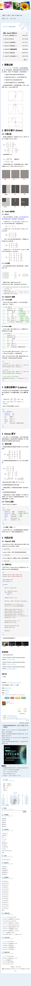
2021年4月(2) (5, 898)
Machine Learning (7, 850)
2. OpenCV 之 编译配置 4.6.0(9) (9, 943)
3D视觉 (4, 835)
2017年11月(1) (5, 906)
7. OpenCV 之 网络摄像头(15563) (10, 928)
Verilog (4, 845)
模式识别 (5, 843)
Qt (3, 837)
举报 (28, 720)
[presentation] (4, 139)
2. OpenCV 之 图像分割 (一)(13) (9, 958)
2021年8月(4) (5, 893)
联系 (11, 18)
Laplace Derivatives (11, 664)
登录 (20, 725)
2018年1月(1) (5, 904)
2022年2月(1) (5, 887)
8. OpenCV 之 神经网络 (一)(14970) (10, 930)
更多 (3, 852)
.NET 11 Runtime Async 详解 (10, 771)
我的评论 (4, 820)
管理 (14, 18)
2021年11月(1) (5, 889)
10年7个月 (9, 785)
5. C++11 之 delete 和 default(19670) (11, 925)
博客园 (3, 18)
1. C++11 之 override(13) (8, 941)
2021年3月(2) (5, 900)
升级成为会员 (22, 713)
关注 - (12, 703)
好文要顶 (7, 697)
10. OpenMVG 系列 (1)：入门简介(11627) (12, 934)
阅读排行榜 (6, 913)
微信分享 (23, 697)
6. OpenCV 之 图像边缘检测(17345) (10, 927)
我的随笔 (4, 818)
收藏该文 (17, 697)
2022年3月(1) (5, 885)
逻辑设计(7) (5, 868)
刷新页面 (22, 723)
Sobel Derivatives (11, 659)
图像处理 (7, 690)
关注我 (12, 697)
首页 (7, 18)
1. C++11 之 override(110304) (9, 917)
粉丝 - (8, 703)
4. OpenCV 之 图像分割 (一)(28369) (10, 923)
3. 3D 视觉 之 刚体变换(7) (8, 945)
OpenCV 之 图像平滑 (8, 68)
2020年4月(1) (5, 902)
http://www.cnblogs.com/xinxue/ (14, 682)
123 (7, 787)
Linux (4, 848)
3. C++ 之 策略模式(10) (7, 960)
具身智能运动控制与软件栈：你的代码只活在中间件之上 (16, 768)
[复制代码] (3, 361)
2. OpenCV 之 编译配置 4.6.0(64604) (11, 919)
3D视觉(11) (4, 866)
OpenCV (7, 693)
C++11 (4, 839)
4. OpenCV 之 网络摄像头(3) (8, 947)
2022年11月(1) (5, 883)
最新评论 (4, 824)
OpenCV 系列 (8, 688)
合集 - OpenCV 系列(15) (10, 33)
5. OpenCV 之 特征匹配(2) (8, 949)
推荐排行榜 (6, 952)
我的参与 (4, 822)
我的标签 (4, 826)
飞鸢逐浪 (6, 2)
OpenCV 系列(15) (6, 859)
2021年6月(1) (5, 896)
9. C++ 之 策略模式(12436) (8, 932)
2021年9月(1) (5, 891)
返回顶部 (27, 723)
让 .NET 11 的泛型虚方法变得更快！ (11, 769)
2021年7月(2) (5, 894)
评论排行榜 (6, 937)
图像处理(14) (5, 872)
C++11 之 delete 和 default (12, 717)
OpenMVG (5, 847)
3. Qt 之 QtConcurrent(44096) (9, 921)
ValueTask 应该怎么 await (9, 773)
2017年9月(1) (5, 908)
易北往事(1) (5, 874)
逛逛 (25, 725)
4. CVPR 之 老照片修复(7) (8, 962)
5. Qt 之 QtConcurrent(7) (8, 964)
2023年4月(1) (5, 881)
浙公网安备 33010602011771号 (11, 969)
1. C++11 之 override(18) (8, 956)
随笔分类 (6, 862)
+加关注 (3, 705)
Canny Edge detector (12, 668)
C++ (3, 841)
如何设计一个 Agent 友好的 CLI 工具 (11, 775)
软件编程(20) (5, 870)
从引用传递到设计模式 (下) (12, 715)
